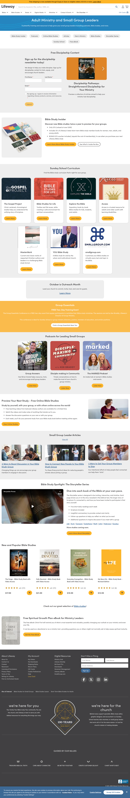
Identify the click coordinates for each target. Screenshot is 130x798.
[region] (65, 792)
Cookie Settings (95, 792)
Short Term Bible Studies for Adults (62, 691)
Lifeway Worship (60, 662)
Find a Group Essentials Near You (65, 325)
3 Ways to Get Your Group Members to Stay (105, 465)
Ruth (95, 523)
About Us (5, 659)
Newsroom (5, 667)
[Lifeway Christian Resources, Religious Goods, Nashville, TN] (123, 781)
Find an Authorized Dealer (10, 679)
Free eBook (74, 41)
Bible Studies (15, 12)
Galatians (88, 523)
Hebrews (107, 523)
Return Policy (32, 667)
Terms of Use (6, 674)
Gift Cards (31, 669)
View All (65, 439)
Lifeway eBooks (60, 671)
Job (68, 523)
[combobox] (67, 7)
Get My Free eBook (32, 634)
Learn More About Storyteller (79, 533)
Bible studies (80, 606)
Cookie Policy (67, 792)
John (100, 523)
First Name (28, 77)
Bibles (4, 12)
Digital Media (39, 12)
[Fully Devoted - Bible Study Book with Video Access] (49, 562)
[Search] (116, 7)
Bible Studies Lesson (42, 691)
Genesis (79, 523)
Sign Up (86, 670)
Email (27, 86)
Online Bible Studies (50, 36)
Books (27, 12)
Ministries (52, 12)
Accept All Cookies (113, 792)
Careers (4, 664)
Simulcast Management (62, 669)
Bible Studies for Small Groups (24, 691)
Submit (29, 104)
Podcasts (34, 36)
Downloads (58, 667)
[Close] (127, 792)
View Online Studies (10, 424)
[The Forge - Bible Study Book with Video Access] (18, 562)
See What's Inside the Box (89, 144)
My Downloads (33, 662)
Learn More (10, 218)
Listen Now (32, 385)
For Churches (81, 12)
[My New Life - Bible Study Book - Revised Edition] (111, 562)
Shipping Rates (33, 664)
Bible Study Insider (18, 36)
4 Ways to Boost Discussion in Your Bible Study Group (20, 465)
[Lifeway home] (8, 7)
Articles (66, 36)
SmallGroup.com (60, 674)
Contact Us (5, 662)
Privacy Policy (6, 671)
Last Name (48, 77)
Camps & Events (66, 12)
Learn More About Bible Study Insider (60, 144)
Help (29, 674)
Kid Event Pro (59, 664)
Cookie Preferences (34, 671)
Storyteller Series (112, 36)
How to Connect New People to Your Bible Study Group (64, 465)
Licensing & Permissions (9, 669)
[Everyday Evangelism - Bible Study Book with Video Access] (80, 562)
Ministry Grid (59, 659)
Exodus (116, 523)
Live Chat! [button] (31, 676)
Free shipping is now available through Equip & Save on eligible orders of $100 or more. (65, 2)
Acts (72, 523)
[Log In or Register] (123, 6)
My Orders (31, 659)
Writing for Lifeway (8, 676)
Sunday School (59, 41)
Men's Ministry (80, 36)
